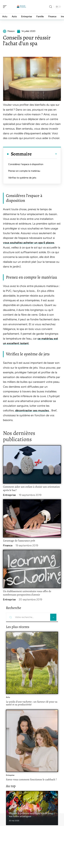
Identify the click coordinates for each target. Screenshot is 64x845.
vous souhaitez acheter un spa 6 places (28, 242)
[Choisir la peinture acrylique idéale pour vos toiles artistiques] (32, 808)
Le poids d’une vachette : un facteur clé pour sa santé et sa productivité (31, 703)
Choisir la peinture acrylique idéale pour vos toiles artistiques (31, 814)
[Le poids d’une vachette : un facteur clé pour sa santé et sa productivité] (32, 663)
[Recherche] (51, 6)
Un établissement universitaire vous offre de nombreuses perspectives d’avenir (27, 593)
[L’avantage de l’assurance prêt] (32, 518)
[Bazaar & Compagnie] (21, 6)
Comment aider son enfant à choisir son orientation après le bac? (31, 488)
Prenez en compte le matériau (24, 170)
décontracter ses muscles (32, 410)
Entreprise (9, 495)
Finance (8, 545)
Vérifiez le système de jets (22, 177)
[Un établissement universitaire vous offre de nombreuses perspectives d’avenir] (32, 569)
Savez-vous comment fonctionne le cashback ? (31, 779)
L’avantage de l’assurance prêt (19, 540)
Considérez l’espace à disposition (25, 164)
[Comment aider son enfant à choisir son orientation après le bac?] (32, 464)
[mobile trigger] (5, 6)
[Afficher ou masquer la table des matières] (44, 154)
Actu (8, 697)
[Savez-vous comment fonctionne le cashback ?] (32, 741)
